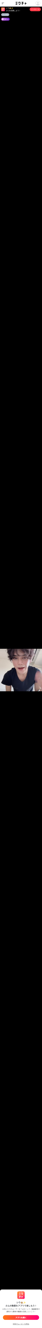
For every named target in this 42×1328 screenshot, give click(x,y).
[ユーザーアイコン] (38, 3)
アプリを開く (21, 1317)
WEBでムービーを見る (21, 1324)
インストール (35, 9)
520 (5, 19)
